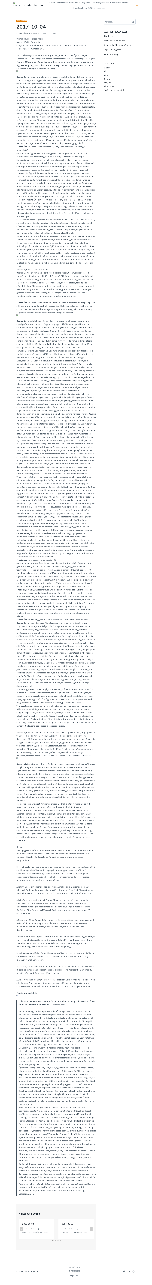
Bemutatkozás (62, 2)
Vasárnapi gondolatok (100, 2)
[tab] (52, 1240)
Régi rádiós (86, 2)
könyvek (107, 83)
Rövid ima (108, 36)
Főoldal (52, 2)
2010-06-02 (28, 1224)
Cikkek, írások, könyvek (119, 2)
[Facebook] (124, 1271)
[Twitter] (129, 1271)
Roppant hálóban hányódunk (117, 45)
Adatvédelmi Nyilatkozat (74, 1269)
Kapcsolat (101, 8)
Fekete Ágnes (23, 33)
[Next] (91, 1229)
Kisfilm (77, 2)
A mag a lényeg (111, 54)
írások (107, 75)
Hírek (71, 2)
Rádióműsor (22, 21)
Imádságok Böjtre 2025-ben (84, 8)
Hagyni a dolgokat (112, 50)
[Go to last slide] (21, 1229)
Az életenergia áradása (114, 40)
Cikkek (107, 68)
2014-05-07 (67, 1224)
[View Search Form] (137, 5)
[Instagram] (133, 1271)
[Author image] (23, 1229)
